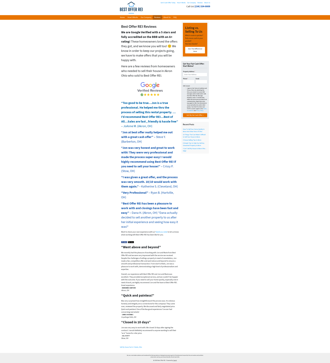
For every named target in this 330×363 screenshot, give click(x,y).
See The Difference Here (195, 50)
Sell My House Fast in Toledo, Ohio (131, 347)
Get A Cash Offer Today (168, 3)
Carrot (175, 360)
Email (197, 79)
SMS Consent (186, 86)
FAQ (175, 17)
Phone (185, 79)
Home (122, 17)
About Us (207, 3)
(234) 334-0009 (202, 6)
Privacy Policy (199, 110)
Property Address (189, 71)
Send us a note (161, 232)
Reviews (200, 3)
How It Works (181, 3)
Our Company (191, 3)
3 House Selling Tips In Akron (192, 140)
